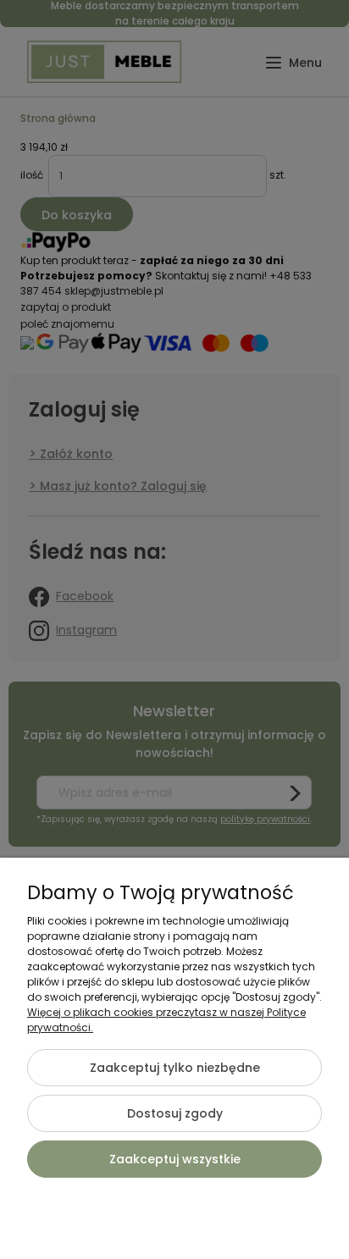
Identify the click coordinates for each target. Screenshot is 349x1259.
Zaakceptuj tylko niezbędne (175, 1067)
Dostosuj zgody (175, 1113)
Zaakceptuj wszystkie (175, 1159)
